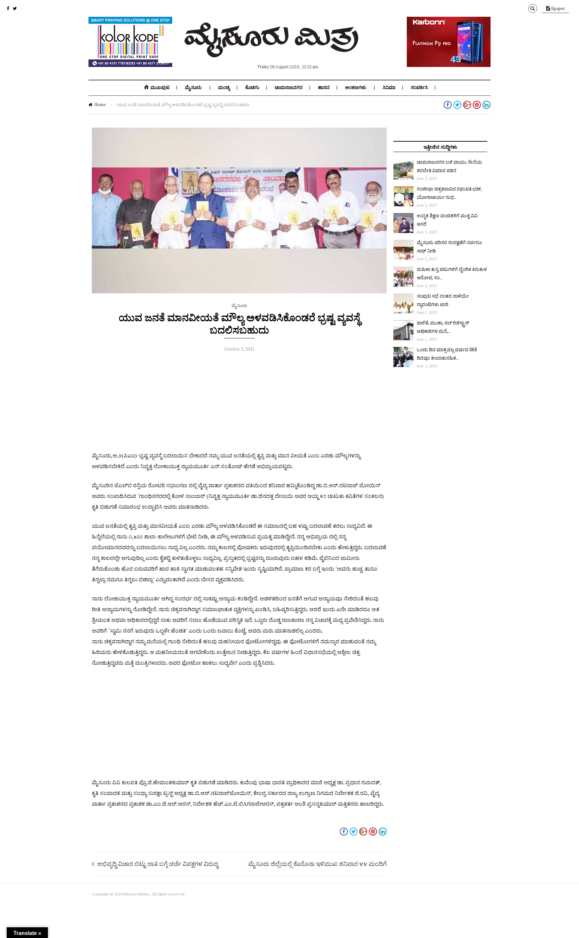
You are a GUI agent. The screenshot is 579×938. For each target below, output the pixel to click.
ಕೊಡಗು (252, 87)
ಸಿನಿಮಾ (389, 87)
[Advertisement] (239, 403)
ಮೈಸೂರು (193, 87)
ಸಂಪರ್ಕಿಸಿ (419, 87)
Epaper (557, 8)
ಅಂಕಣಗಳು (355, 87)
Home (100, 104)
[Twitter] (15, 8)
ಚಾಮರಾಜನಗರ (289, 87)
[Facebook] (8, 8)
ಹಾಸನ (324, 87)
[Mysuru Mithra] (272, 49)
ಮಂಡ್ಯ (224, 87)
